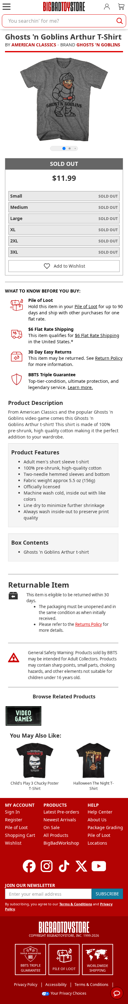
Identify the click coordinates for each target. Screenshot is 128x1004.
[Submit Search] (119, 20)
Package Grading (105, 827)
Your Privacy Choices (68, 993)
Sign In (12, 812)
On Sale (51, 827)
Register (13, 820)
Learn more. (80, 387)
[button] (64, 266)
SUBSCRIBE (107, 894)
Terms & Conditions (75, 904)
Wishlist (13, 843)
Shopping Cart (20, 835)
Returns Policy (88, 624)
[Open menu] (6, 6)
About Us (97, 820)
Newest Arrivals (59, 820)
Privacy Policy (25, 984)
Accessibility (55, 984)
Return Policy (108, 358)
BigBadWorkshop (61, 843)
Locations (97, 843)
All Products (55, 835)
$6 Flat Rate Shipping (97, 335)
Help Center (100, 812)
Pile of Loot (86, 306)
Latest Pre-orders (61, 812)
